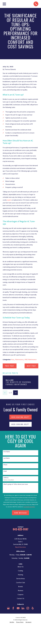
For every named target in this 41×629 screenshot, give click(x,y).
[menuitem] (12, 622)
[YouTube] (18, 608)
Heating (20, 575)
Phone (5, 465)
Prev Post (9, 366)
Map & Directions (20, 547)
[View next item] (15, 392)
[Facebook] (13, 608)
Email (5, 471)
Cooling (20, 571)
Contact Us (20, 598)
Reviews (20, 590)
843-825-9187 (20, 529)
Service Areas (20, 578)
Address (6, 477)
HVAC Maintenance (30, 359)
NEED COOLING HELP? (20, 424)
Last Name (6, 458)
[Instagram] (27, 608)
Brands (20, 586)
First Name (6, 452)
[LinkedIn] (23, 608)
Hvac (12, 359)
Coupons (20, 594)
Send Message (20, 513)
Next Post (31, 366)
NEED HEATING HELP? (20, 417)
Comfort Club (20, 582)
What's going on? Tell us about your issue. (15, 484)
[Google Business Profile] (8, 608)
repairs (9, 200)
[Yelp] (32, 608)
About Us (20, 567)
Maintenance (19, 359)
